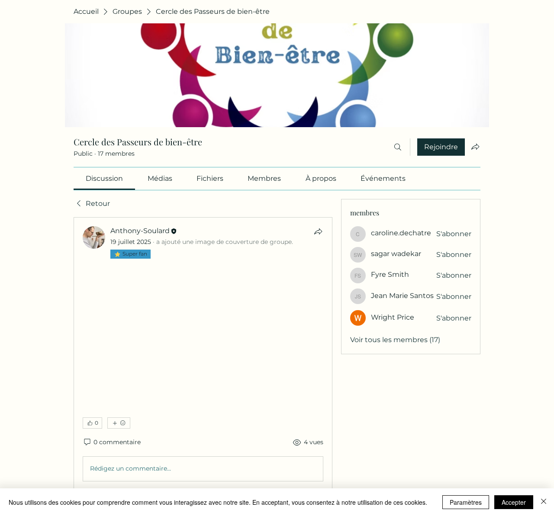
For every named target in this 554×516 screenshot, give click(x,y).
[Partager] (318, 231)
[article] (203, 355)
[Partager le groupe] (475, 146)
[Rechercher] (398, 147)
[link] (104, 178)
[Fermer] (543, 502)
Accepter (514, 502)
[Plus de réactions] (118, 423)
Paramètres (466, 502)
